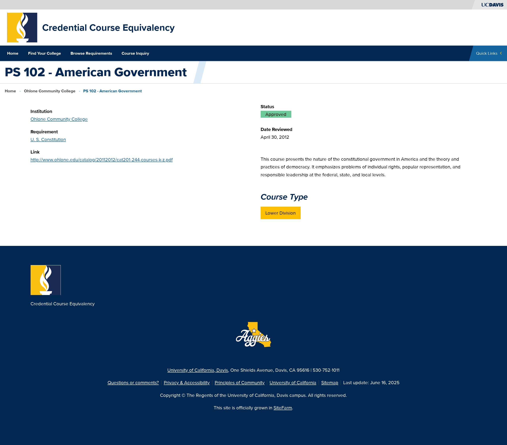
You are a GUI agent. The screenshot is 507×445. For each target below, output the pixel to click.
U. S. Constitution (48, 139)
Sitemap (329, 382)
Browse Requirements (91, 53)
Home (12, 53)
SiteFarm (283, 407)
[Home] (22, 27)
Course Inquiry (135, 53)
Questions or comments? (133, 382)
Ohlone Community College (49, 91)
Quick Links (486, 53)
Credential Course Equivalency (108, 27)
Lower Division (280, 212)
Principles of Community (240, 382)
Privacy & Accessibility (187, 382)
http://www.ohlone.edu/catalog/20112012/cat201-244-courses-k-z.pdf (101, 159)
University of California (293, 382)
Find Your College (44, 53)
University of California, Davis (197, 370)
